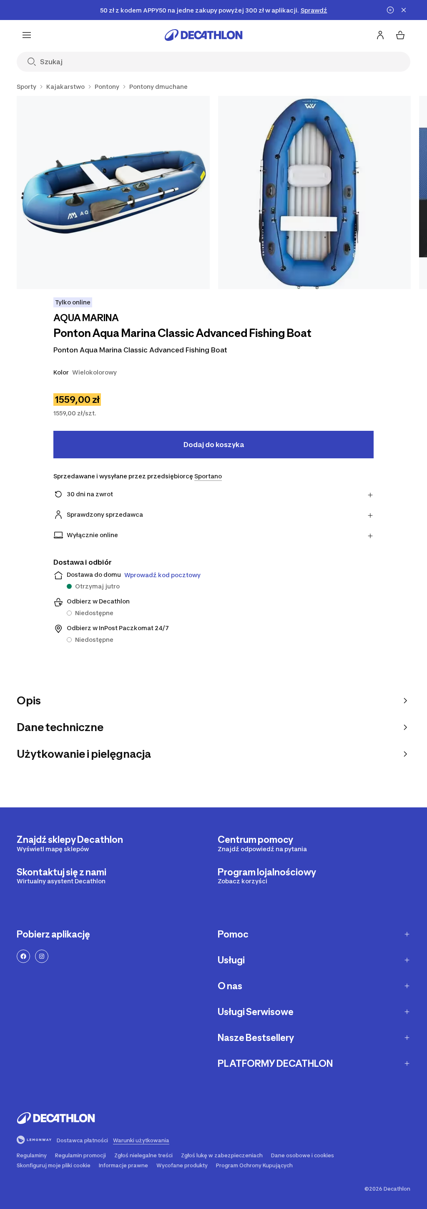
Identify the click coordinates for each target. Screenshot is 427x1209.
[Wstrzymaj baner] (390, 10)
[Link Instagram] (41, 956)
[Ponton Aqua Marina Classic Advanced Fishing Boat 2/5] (314, 192)
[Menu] (27, 35)
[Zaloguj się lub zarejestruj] (380, 35)
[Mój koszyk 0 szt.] (400, 35)
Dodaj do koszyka (213, 444)
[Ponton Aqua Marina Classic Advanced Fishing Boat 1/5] (113, 192)
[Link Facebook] (23, 956)
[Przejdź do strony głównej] (203, 35)
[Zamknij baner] (403, 10)
